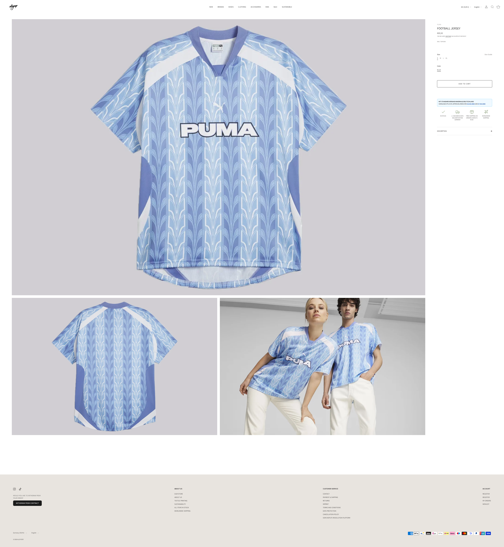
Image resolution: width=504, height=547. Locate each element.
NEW (211, 7)
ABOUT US (178, 497)
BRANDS (221, 7)
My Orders (487, 501)
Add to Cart (465, 84)
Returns (326, 501)
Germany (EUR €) (18, 533)
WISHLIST (486, 504)
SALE (275, 7)
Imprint (326, 504)
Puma (439, 24)
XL (446, 58)
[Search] (492, 7)
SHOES (230, 7)
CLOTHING (242, 7)
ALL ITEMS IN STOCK (181, 507)
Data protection (329, 511)
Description (442, 131)
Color (439, 66)
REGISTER (486, 494)
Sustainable (287, 7)
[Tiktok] (20, 489)
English (476, 7)
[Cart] (498, 7)
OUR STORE (178, 494)
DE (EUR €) (465, 7)
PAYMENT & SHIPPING (330, 497)
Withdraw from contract (27, 503)
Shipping (448, 36)
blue (439, 70)
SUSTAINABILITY (180, 504)
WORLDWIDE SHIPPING (182, 511)
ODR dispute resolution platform (336, 518)
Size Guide (488, 54)
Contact (326, 494)
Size (464, 54)
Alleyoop (20, 539)
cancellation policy (331, 514)
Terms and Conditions (332, 507)
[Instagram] (14, 489)
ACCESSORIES (256, 7)
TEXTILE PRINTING (180, 501)
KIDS (267, 7)
